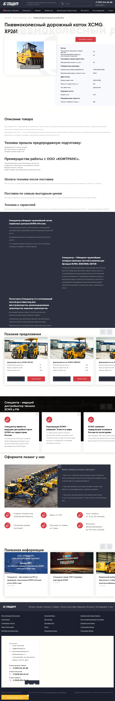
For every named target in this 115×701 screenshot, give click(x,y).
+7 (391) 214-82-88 (103, 2)
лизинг (16, 379)
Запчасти (26, 11)
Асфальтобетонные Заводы (90, 616)
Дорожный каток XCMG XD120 (20, 362)
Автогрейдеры (49, 616)
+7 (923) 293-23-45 (20, 680)
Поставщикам (98, 11)
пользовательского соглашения (55, 692)
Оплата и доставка (68, 607)
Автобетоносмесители (9, 631)
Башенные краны (50, 631)
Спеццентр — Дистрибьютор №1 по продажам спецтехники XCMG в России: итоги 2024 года (24, 580)
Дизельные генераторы (67, 11)
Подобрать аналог (86, 39)
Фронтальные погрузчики (10, 616)
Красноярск (99, 5)
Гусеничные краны (87, 627)
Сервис (37, 11)
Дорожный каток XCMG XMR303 (66, 362)
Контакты (85, 11)
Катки (46, 627)
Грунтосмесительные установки (92, 619)
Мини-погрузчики (7, 627)
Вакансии (49, 11)
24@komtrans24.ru (18, 648)
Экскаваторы (49, 623)
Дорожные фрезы (86, 631)
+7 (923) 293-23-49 (20, 674)
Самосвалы (5, 619)
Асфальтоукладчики (87, 623)
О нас (110, 11)
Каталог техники (12, 11)
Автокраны (48, 619)
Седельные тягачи (8, 623)
